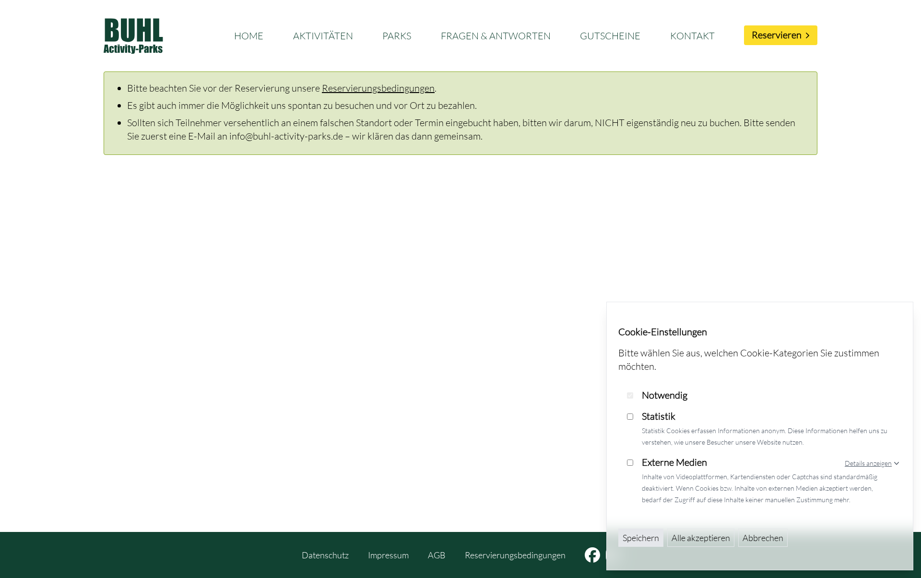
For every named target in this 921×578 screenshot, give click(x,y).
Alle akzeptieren (701, 537)
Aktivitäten (323, 36)
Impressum (388, 555)
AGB (437, 555)
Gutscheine (610, 36)
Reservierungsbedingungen (378, 88)
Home (248, 36)
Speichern (641, 537)
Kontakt (692, 36)
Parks (396, 36)
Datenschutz (325, 555)
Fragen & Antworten (496, 36)
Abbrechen (763, 537)
